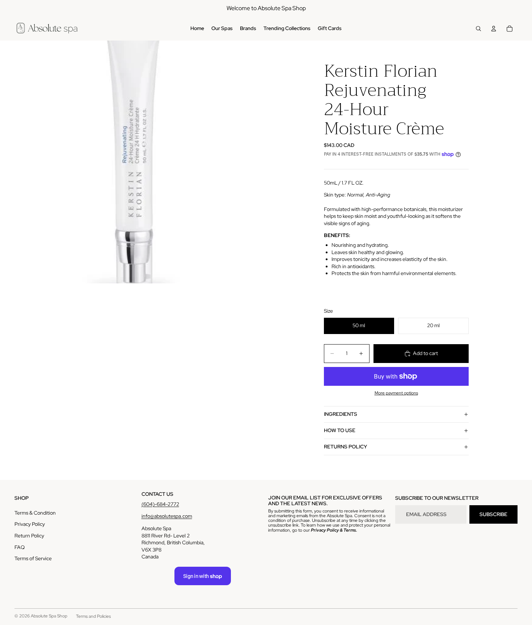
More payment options (396, 393)
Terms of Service (33, 558)
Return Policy (29, 535)
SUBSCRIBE (493, 514)
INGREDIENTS (340, 414)
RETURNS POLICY (345, 446)
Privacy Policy (29, 524)
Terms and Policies (93, 616)
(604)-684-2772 (160, 504)
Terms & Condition (35, 513)
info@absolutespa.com (167, 516)
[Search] (478, 29)
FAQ (19, 547)
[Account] (494, 29)
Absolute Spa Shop (49, 616)
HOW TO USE (339, 430)
